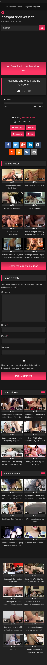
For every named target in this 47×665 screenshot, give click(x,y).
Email (4, 336)
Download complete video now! (25, 68)
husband (18, 134)
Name (4, 325)
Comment (5, 292)
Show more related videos (23, 266)
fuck (32, 128)
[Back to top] (39, 658)
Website (5, 347)
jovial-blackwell (27, 117)
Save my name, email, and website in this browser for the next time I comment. (20, 366)
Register (36, 6)
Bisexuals (18, 128)
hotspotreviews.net (16, 17)
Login (27, 6)
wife (31, 134)
